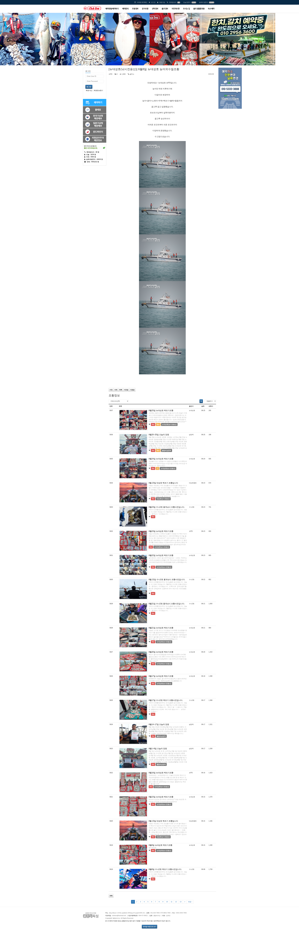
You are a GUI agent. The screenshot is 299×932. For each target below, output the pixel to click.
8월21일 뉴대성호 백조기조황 (161, 628)
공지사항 (145, 9)
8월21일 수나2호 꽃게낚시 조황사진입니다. (167, 604)
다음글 (132, 390)
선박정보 (155, 9)
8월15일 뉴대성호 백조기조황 (161, 797)
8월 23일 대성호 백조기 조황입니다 (163, 483)
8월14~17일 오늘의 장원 (159, 724)
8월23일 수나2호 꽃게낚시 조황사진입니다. (167, 507)
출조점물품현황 (199, 9)
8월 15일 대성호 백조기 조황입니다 (163, 821)
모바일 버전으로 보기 (149, 926)
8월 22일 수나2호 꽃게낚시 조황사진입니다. (167, 580)
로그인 (153, 2)
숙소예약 (211, 9)
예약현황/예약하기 (112, 9)
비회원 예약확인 (142, 2)
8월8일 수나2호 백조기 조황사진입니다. (165, 869)
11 (171, 902)
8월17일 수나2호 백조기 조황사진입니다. (166, 700)
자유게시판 (176, 9)
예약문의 (125, 9)
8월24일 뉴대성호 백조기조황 (161, 459)
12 (176, 902)
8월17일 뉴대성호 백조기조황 (161, 676)
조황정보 (135, 9)
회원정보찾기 (98, 90)
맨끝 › (190, 902)
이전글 (126, 390)
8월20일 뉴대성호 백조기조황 (161, 652)
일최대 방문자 (203, 2)
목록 (120, 390)
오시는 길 (186, 9)
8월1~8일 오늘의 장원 (158, 749)
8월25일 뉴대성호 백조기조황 (161, 410)
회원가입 (162, 2)
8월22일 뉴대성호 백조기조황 (161, 555)
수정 (111, 390)
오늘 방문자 (186, 2)
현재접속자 (172, 2)
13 (180, 902)
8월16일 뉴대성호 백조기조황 (161, 773)
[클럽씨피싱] (92, 8)
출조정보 (165, 9)
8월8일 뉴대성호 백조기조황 (160, 845)
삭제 (115, 390)
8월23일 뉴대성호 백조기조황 (161, 531)
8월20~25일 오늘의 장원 (159, 435)
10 (167, 902)
